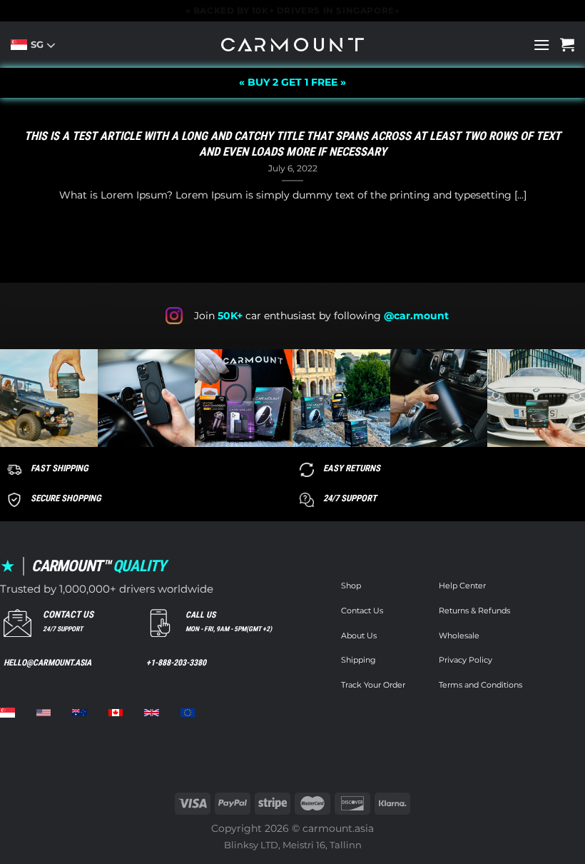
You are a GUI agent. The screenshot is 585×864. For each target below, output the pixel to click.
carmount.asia (338, 828)
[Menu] (541, 44)
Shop (351, 586)
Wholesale (459, 636)
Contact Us (362, 611)
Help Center (462, 586)
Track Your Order (373, 685)
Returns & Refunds (474, 611)
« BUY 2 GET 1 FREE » (292, 82)
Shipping (358, 660)
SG (38, 44)
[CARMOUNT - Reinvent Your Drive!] (292, 44)
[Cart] (567, 44)
